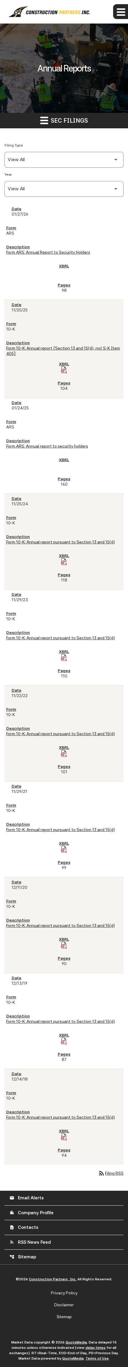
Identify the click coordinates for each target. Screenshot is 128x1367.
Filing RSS (111, 1173)
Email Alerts (27, 1198)
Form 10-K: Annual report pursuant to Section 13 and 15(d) (60, 542)
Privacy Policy (64, 1293)
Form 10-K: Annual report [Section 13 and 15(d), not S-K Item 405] (63, 351)
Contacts (24, 1227)
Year (8, 174)
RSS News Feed (30, 1242)
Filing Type (13, 145)
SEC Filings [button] (68, 120)
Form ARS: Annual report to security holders (47, 446)
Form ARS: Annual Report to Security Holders (48, 252)
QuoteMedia (76, 1342)
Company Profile (32, 1212)
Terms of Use (97, 1358)
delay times (95, 1348)
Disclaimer (64, 1305)
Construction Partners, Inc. (53, 1279)
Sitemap (23, 1257)
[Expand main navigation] (120, 11)
